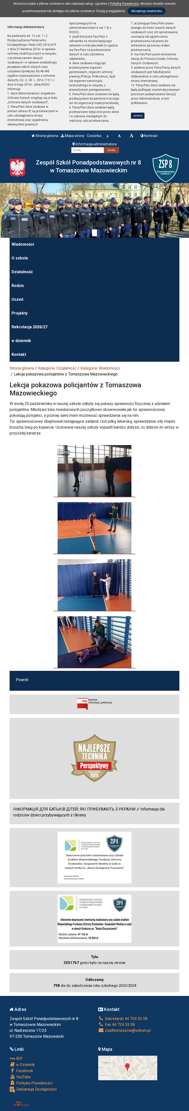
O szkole (20, 258)
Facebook (24, 1070)
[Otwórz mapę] (127, 1067)
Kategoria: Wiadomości (100, 368)
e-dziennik (21, 340)
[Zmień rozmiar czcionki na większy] (119, 135)
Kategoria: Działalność (57, 368)
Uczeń (17, 299)
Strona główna (46, 136)
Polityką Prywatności (124, 3)
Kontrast (150, 136)
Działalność (22, 272)
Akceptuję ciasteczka (146, 11)
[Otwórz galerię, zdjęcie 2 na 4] (94, 528)
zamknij (137, 115)
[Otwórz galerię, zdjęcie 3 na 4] (94, 585)
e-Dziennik (25, 1064)
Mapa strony (74, 136)
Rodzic (18, 285)
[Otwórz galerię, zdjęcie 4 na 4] (94, 642)
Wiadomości (23, 244)
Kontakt (19, 354)
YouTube (23, 1077)
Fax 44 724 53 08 (119, 1024)
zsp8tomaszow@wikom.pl (127, 1030)
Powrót (22, 679)
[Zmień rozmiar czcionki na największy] (131, 135)
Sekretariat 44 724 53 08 (125, 1018)
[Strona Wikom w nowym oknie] (21, 1103)
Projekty (20, 313)
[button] (5, 210)
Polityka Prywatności (33, 1083)
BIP (19, 1058)
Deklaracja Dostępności (36, 1089)
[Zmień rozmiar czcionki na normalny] (107, 135)
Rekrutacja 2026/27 (29, 327)
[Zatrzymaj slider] (94, 232)
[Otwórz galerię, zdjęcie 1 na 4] (94, 471)
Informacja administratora (96, 144)
